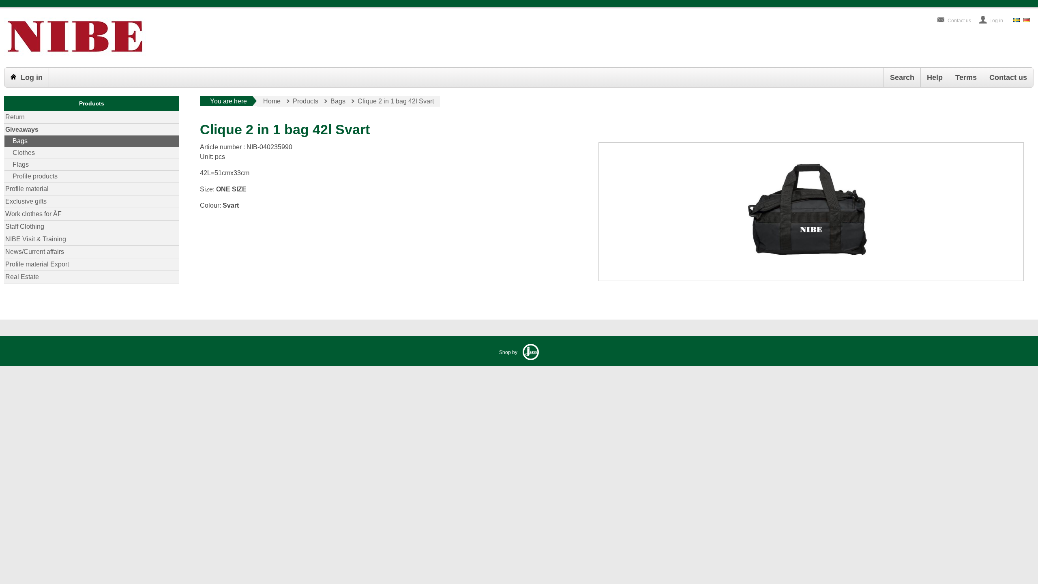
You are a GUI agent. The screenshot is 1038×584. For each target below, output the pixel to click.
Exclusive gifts (26, 201)
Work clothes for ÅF (33, 213)
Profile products (35, 176)
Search (902, 77)
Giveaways (22, 129)
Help (935, 77)
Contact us (959, 21)
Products (91, 103)
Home (272, 101)
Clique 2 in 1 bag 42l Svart (396, 101)
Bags (20, 140)
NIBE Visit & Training (35, 239)
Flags (21, 164)
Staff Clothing (24, 226)
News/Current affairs (34, 251)
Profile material (27, 188)
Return (15, 117)
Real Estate (22, 276)
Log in (996, 21)
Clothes (24, 152)
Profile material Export (37, 264)
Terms (966, 77)
